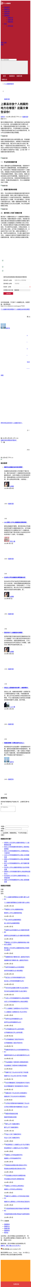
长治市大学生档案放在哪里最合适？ (15, 577)
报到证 (6, 1232)
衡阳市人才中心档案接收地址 (13, 913)
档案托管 (7, 11)
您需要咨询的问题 (8, 290)
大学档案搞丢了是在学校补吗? (13, 1043)
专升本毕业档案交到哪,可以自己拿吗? (15, 991)
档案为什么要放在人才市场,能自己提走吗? (17, 1201)
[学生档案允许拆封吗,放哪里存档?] (15, 1175)
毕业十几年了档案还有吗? (12, 1137)
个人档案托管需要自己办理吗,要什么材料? (17, 902)
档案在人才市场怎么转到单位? (13, 1189)
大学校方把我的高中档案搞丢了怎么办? (16, 1106)
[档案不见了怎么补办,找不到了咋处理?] (16, 1072)
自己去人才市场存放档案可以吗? (14, 981)
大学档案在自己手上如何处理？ (13, 1032)
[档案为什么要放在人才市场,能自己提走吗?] (17, 1198)
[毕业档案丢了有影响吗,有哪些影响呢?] (16, 1062)
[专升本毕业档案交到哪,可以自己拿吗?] (16, 988)
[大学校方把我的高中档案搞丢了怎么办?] (17, 1103)
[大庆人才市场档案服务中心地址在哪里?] (17, 998)
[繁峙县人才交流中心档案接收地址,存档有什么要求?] (17, 944)
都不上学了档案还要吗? (11, 1127)
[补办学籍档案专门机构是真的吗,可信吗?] (17, 1082)
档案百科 (7, 13)
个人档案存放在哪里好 (7, 309)
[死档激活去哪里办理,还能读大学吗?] (15, 1165)
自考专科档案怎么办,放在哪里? (13, 970)
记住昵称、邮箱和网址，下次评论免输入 (15, 833)
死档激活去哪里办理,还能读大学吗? (15, 1168)
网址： (3, 831)
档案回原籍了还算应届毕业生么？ (14, 743)
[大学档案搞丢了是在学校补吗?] (14, 1039)
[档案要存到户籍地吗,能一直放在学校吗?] (17, 957)
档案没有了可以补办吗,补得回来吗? (15, 1096)
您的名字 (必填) (7, 280)
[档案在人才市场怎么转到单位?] (14, 1186)
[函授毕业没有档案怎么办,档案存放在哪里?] (17, 932)
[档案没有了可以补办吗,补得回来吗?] (15, 1093)
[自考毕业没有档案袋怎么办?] (13, 1018)
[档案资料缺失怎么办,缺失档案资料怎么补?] (17, 1051)
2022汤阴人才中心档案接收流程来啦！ (16, 522)
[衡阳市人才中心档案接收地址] (13, 909)
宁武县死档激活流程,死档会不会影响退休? (17, 1214)
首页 (4, 76)
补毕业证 (10, 26)
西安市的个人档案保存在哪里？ (13, 632)
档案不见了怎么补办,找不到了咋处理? (15, 1076)
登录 (2, 42)
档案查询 (12, 76)
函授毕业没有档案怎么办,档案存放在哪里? (17, 935)
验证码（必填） (15, 286)
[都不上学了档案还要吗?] (12, 1124)
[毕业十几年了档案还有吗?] (12, 1134)
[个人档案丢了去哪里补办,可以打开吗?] (16, 1008)
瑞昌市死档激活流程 (10, 1117)
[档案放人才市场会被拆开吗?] (13, 1155)
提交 (2, 835)
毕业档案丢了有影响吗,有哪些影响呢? (15, 1065)
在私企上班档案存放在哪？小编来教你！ (16, 687)
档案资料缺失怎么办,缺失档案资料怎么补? (17, 1055)
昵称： (3, 826)
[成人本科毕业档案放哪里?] (12, 919)
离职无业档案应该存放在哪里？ (13, 467)
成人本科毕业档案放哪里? (12, 923)
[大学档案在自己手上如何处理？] (14, 1029)
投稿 (2, 44)
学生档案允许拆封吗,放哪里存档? (14, 1179)
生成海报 (15, 368)
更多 (5, 24)
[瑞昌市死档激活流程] (11, 1113)
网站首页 (7, 7)
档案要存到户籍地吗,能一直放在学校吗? (16, 960)
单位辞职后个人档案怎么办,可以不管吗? (16, 1148)
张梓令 (3, 116)
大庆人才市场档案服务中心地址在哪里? (16, 1001)
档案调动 (10, 22)
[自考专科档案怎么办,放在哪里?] (14, 967)
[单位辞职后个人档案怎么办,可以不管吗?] (17, 1144)
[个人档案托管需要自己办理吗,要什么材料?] (17, 899)
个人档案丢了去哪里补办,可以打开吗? (15, 1012)
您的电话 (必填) (7, 283)
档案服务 (7, 15)
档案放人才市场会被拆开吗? (12, 1158)
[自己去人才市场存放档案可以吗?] (14, 977)
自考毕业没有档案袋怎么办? (12, 1022)
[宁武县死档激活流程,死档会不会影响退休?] (17, 1210)
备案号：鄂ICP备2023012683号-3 (10, 1245)
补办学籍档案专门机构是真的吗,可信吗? (16, 1086)
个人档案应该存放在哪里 (22, 309)
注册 (5, 42)
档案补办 (7, 9)
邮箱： (3, 828)
